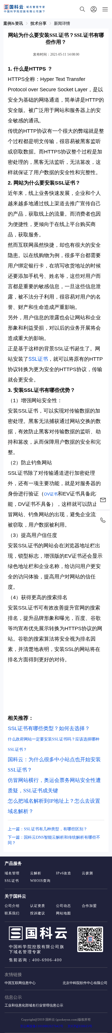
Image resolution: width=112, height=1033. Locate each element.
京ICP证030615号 (79, 1026)
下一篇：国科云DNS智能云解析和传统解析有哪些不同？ (54, 840)
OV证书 (51, 494)
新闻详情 (62, 23)
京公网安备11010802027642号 (41, 1026)
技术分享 (38, 23)
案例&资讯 (13, 23)
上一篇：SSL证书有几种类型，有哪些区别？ (47, 829)
